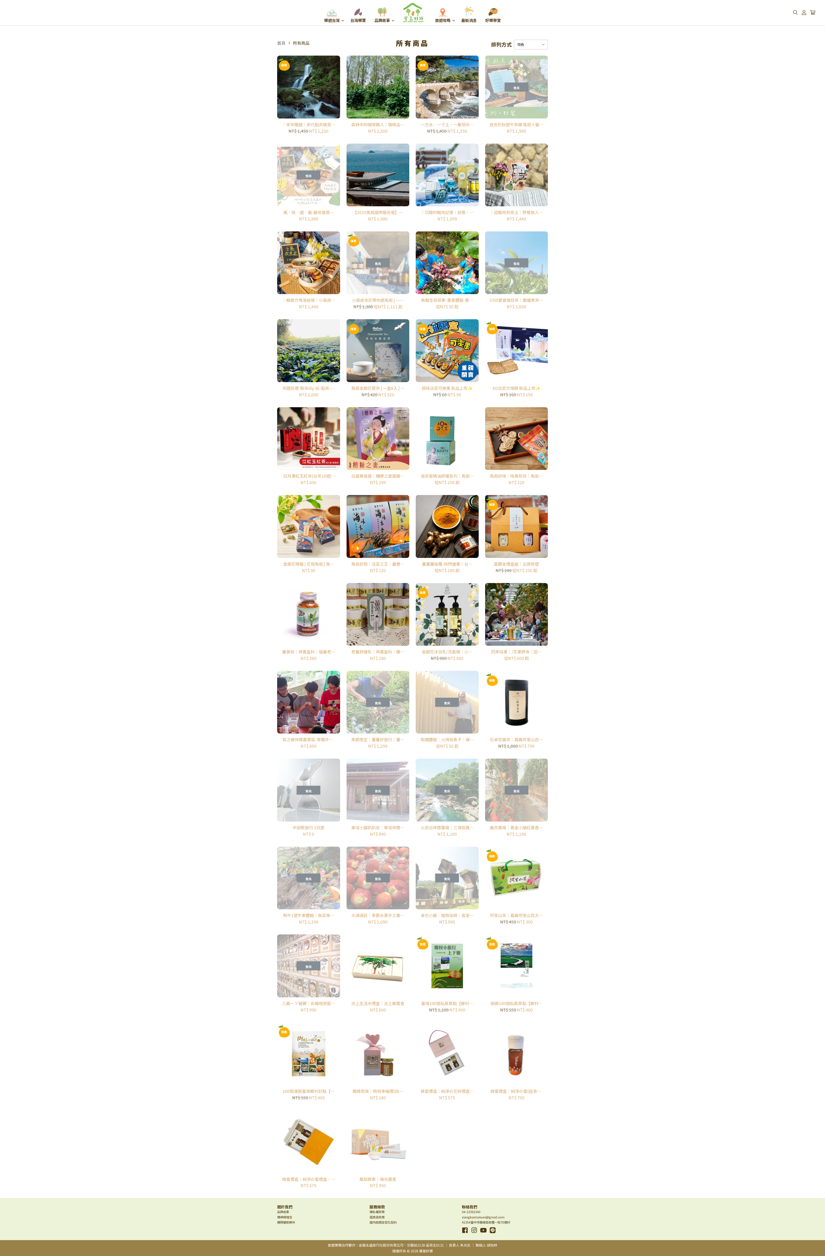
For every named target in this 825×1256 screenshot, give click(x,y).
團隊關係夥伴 (286, 1222)
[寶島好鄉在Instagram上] (474, 1233)
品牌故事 (382, 20)
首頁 (281, 43)
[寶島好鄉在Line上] (492, 1233)
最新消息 (469, 20)
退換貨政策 (377, 1217)
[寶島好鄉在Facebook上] (465, 1233)
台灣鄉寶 (358, 20)
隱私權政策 (377, 1211)
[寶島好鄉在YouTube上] (483, 1233)
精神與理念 (284, 1217)
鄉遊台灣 (332, 20)
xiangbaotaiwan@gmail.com (483, 1217)
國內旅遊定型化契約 (383, 1222)
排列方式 (501, 44)
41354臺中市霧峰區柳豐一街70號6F (486, 1222)
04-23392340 (471, 1211)
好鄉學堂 (493, 20)
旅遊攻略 (443, 20)
